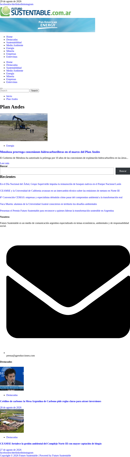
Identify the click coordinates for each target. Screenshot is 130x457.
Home (9, 36)
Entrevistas (11, 56)
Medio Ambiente (14, 45)
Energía (10, 48)
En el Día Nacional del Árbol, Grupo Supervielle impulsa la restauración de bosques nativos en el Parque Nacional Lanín (60, 184)
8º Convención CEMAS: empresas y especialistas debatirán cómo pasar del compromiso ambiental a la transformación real (61, 197)
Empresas (11, 53)
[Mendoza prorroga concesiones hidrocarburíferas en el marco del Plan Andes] (24, 140)
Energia (10, 145)
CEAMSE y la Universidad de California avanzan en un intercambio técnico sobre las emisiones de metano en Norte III (60, 190)
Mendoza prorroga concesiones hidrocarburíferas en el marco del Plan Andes (50, 151)
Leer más (4, 163)
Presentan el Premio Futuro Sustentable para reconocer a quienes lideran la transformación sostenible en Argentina (57, 210)
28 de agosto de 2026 (10, 407)
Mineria (10, 51)
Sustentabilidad (14, 42)
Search (35, 90)
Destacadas (12, 39)
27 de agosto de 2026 (10, 449)
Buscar (4, 166)
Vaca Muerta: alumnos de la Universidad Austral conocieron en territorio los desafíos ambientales (48, 204)
